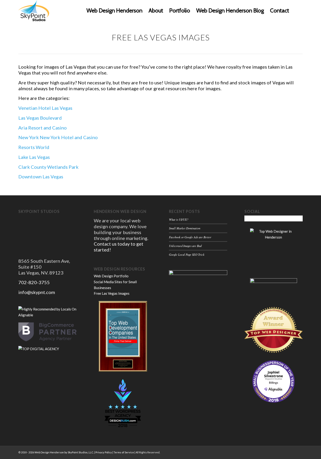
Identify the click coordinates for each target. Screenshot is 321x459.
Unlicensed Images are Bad (185, 246)
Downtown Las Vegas (40, 176)
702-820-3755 (34, 282)
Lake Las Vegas (34, 157)
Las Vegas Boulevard (40, 118)
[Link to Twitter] (292, 451)
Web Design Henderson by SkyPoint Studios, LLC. (64, 452)
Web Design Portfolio (111, 276)
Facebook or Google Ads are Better (190, 237)
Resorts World (33, 147)
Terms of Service (124, 452)
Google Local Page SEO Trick (186, 254)
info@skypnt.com (36, 292)
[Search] (297, 10)
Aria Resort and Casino (42, 127)
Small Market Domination (184, 228)
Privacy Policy (103, 452)
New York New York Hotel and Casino (58, 137)
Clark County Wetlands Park (48, 167)
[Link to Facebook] (299, 451)
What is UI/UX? (178, 219)
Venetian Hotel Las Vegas (45, 108)
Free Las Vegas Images (111, 293)
